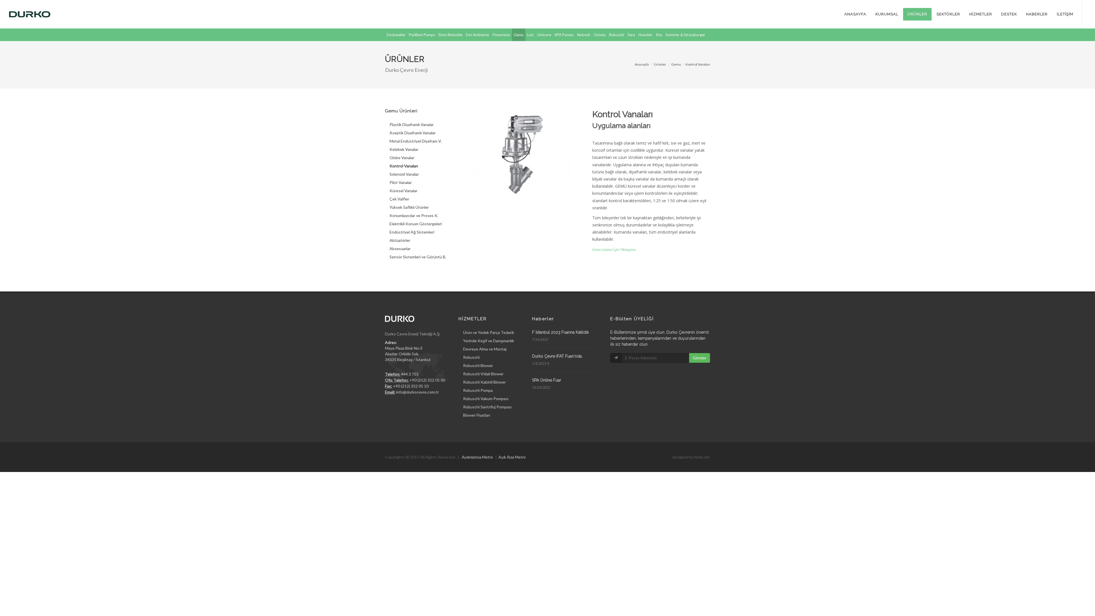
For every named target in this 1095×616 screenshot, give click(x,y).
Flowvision (501, 35)
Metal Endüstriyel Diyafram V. (416, 141)
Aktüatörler (400, 240)
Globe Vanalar (402, 157)
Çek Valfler (399, 198)
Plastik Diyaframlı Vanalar (412, 124)
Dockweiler (396, 35)
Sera (631, 35)
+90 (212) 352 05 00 (427, 380)
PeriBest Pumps (422, 35)
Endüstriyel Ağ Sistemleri (412, 232)
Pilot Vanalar (401, 182)
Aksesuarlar (400, 248)
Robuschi (616, 35)
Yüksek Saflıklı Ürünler (409, 207)
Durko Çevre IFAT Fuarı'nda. (557, 356)
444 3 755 (410, 374)
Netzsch (583, 35)
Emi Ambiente (477, 35)
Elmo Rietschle (451, 35)
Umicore (544, 35)
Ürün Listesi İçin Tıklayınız (614, 249)
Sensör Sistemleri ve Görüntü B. (418, 256)
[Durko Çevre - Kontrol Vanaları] (524, 152)
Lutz (530, 35)
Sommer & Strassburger (685, 35)
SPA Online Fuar (546, 380)
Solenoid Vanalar (404, 174)
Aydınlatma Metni (477, 457)
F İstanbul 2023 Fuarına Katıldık (560, 332)
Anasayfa (642, 64)
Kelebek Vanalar (404, 149)
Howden (645, 35)
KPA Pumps (564, 35)
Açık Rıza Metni (512, 457)
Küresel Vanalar (403, 190)
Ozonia (600, 35)
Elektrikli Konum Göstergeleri (416, 223)
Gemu (519, 35)
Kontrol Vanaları (698, 64)
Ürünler (660, 64)
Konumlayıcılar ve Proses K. (414, 215)
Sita (659, 35)
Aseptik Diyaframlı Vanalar (413, 132)
